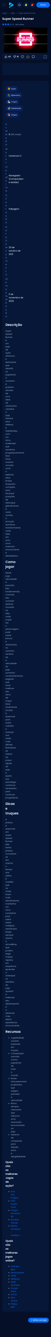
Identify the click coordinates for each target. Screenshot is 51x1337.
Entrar (43, 5)
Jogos (4, 13)
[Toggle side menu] (3, 5)
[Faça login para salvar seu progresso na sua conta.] (28, 56)
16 (18, 56)
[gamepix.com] (11, 5)
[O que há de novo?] (26, 5)
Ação (13, 13)
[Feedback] (33, 56)
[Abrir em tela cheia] (45, 56)
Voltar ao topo (40, 1320)
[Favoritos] (32, 5)
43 (9, 56)
